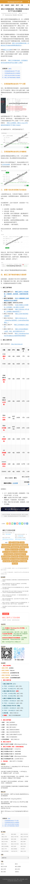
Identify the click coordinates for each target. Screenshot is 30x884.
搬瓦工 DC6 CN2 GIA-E (24, 837)
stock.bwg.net (15, 675)
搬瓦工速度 (13, 846)
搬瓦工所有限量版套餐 (14, 715)
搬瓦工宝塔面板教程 (15, 559)
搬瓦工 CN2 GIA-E (14, 549)
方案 (22, 5)
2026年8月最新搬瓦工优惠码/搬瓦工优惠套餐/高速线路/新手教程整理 (15, 580)
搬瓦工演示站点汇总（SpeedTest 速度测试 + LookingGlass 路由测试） (16, 320)
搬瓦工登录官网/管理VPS (13, 732)
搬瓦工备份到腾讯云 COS (19, 554)
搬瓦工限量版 (14, 848)
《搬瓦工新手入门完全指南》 (16, 761)
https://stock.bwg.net (16, 344)
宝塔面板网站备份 (5, 547)
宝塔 (10, 542)
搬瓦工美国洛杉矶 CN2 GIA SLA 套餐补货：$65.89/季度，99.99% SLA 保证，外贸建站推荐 (14, 584)
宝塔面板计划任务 (24, 547)
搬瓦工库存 (17, 869)
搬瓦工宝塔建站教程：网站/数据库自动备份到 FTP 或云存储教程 (15, 10)
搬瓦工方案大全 (14, 713)
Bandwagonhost (8, 15)
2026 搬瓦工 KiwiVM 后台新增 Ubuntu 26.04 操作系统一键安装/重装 (15, 607)
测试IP (17, 5)
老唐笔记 (17, 871)
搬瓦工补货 (4, 844)
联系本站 (16, 880)
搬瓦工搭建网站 (23, 561)
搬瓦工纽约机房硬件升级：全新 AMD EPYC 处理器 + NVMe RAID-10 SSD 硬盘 (15, 599)
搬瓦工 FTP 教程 (6, 552)
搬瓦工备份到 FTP (23, 552)
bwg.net (12, 670)
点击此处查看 (6, 164)
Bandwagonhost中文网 (15, 2)
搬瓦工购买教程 (11, 722)
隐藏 (10, 68)
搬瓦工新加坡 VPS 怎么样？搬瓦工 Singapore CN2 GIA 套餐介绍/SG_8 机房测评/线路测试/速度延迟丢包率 (15, 591)
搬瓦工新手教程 (5, 851)
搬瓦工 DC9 (23, 851)
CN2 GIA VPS (14, 851)
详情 (20, 686)
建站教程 (15, 15)
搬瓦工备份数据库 (5, 556)
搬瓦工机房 (23, 846)
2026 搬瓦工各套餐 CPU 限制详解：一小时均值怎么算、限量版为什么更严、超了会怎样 (14, 772)
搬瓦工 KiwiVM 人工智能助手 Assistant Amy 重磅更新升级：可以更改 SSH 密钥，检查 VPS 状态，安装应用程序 (15, 603)
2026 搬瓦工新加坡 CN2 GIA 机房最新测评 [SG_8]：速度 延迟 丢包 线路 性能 (15, 588)
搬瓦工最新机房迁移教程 (13, 729)
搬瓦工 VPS (4, 848)
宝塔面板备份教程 (16, 545)
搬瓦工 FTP (21, 549)
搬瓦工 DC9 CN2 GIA (15, 844)
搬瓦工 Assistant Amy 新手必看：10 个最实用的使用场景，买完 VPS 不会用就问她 (15, 595)
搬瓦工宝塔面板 (5, 559)
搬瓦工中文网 (7, 50)
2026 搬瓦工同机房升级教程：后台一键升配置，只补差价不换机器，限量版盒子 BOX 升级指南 (14, 777)
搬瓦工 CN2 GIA (24, 834)
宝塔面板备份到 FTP (6, 545)
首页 (2, 5)
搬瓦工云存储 (14, 552)
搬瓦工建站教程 (6, 561)
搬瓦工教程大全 (15, 739)
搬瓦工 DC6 (23, 844)
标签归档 (11, 880)
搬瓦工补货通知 (5, 846)
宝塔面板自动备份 (15, 547)
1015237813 (17, 749)
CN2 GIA (23, 848)
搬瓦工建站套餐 (24, 559)
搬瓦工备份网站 (14, 556)
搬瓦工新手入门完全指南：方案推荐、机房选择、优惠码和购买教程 (16, 294)
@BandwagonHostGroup (7, 539)
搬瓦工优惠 (13, 839)
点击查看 (15, 483)
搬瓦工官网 (3, 869)
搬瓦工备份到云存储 (8, 554)
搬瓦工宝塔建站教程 (23, 556)
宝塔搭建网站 (15, 542)
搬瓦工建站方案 (15, 561)
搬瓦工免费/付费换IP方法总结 (14, 734)
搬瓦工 (6, 549)
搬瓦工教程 (20, 15)
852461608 (20, 536)
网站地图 (22, 879)
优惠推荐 (7, 5)
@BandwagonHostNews (20, 539)
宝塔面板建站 (25, 545)
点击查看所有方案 (14, 673)
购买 (17, 686)
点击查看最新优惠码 (15, 677)
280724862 (8, 534)
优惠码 (12, 5)
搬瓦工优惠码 (23, 839)
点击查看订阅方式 (18, 758)
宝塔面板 (22, 542)
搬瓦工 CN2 (4, 836)
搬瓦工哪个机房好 (11, 727)
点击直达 (11, 668)
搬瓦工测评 (23, 841)
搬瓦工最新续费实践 (12, 725)
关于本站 (20, 880)
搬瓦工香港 (13, 841)
